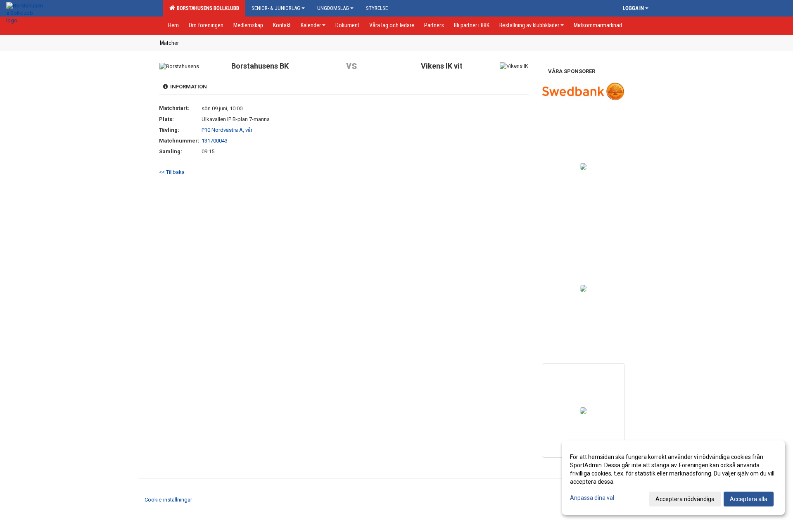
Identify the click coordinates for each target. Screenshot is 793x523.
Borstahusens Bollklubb (206, 8)
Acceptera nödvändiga (685, 499)
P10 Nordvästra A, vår (227, 130)
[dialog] (673, 477)
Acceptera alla (748, 499)
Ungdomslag (333, 8)
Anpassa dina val (592, 497)
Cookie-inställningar (168, 500)
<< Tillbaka (172, 172)
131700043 (215, 141)
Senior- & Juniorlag (276, 8)
